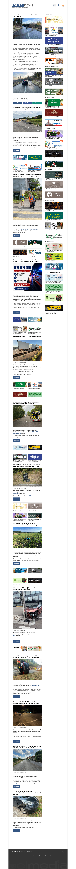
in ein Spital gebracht (31, 495)
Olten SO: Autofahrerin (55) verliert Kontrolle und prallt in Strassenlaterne (26, 588)
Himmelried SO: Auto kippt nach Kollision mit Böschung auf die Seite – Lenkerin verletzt (26, 656)
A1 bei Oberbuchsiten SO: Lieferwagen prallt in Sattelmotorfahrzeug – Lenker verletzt (27, 337)
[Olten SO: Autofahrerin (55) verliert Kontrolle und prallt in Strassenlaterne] (27, 610)
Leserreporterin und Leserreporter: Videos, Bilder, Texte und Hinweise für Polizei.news (26, 260)
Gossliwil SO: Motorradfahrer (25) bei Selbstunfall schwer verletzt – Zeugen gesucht (27, 524)
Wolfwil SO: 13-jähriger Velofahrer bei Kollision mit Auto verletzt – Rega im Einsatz (27, 747)
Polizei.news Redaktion (22, 40)
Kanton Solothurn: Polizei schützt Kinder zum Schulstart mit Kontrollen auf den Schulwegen (27, 175)
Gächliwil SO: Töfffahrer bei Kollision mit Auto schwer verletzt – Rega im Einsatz (27, 108)
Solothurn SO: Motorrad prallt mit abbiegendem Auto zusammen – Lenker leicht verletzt (27, 793)
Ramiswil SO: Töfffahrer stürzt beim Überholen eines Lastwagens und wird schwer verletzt (27, 465)
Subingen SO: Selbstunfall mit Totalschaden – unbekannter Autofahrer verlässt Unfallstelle (27, 702)
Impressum (15, 851)
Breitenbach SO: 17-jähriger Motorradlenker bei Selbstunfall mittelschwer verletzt (26, 402)
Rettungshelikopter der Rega (19, 783)
